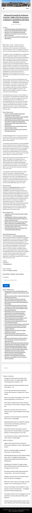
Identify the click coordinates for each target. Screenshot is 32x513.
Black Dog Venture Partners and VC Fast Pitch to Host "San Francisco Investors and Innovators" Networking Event (16, 340)
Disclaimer (12, 274)
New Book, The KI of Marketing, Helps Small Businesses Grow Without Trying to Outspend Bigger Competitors (15, 34)
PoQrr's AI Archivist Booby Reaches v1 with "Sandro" (17, 324)
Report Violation (20, 274)
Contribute (14, 511)
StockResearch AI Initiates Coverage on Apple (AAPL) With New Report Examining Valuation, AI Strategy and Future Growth (16, 218)
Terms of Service (21, 509)
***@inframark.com (7, 264)
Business (11, 270)
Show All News (6, 274)
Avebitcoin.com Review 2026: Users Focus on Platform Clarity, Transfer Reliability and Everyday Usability (16, 411)
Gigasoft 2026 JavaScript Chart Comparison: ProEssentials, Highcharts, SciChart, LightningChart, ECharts (17, 445)
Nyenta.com (16, 3)
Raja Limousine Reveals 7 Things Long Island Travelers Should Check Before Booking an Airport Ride (16, 335)
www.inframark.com (14, 187)
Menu (27, 8)
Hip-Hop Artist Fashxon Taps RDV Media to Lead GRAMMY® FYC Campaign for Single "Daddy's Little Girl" (17, 293)
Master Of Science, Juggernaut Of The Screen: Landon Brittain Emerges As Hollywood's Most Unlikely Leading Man (16, 327)
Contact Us (21, 511)
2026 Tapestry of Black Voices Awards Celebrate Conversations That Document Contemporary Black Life (17, 404)
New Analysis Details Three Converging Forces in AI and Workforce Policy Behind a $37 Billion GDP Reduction (17, 495)
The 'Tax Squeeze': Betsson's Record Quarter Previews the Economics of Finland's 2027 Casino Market (16, 392)
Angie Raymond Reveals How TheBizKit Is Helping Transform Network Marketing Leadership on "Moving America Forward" (16, 423)
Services (15, 270)
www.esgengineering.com (19, 235)
